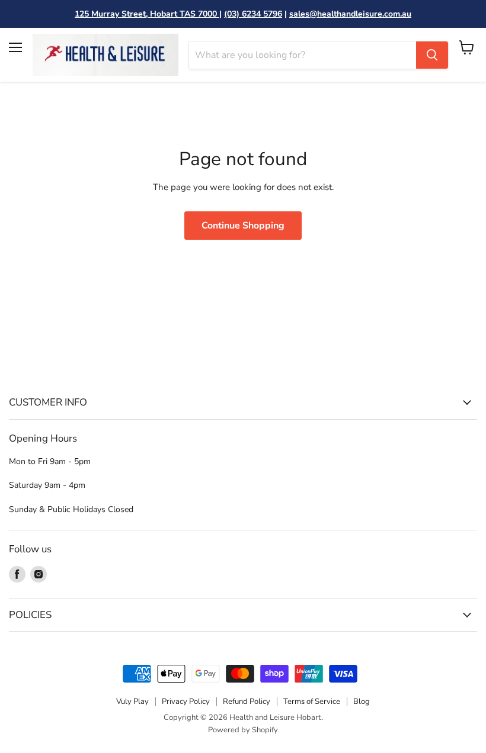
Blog (361, 701)
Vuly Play (132, 701)
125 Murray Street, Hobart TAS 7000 (147, 14)
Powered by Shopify (243, 730)
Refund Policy (246, 701)
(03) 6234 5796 (253, 14)
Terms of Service (311, 701)
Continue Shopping (243, 225)
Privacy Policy (186, 701)
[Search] (432, 55)
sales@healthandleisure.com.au (350, 14)
